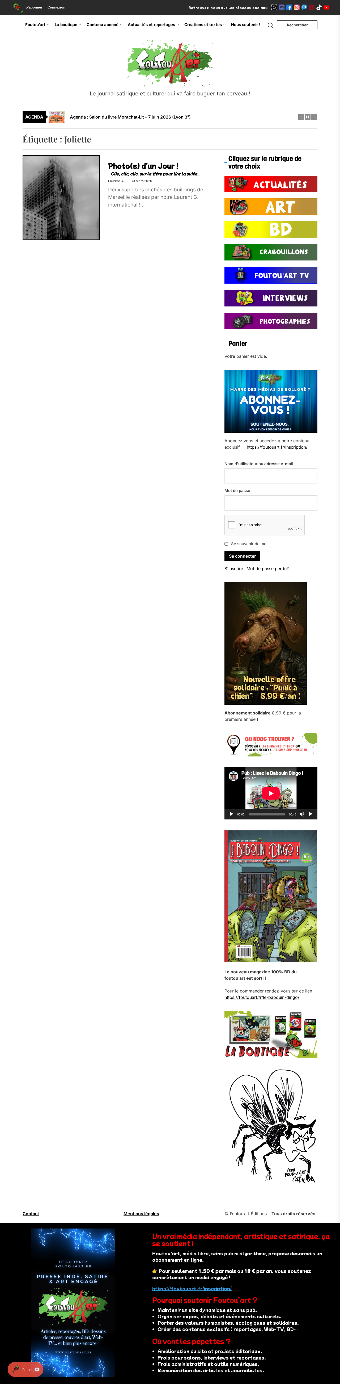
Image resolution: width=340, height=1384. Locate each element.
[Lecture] (231, 814)
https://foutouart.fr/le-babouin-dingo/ (261, 997)
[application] (270, 793)
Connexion (56, 7)
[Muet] (302, 814)
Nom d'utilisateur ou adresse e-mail (258, 463)
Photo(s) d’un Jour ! (143, 165)
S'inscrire (233, 568)
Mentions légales (141, 1213)
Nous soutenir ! (245, 24)
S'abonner (34, 7)
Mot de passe (237, 490)
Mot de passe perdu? (267, 568)
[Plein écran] (310, 814)
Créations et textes (203, 24)
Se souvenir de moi (249, 543)
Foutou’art (35, 24)
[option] (173, 115)
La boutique (66, 24)
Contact (31, 1213)
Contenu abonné (102, 24)
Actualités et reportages (151, 24)
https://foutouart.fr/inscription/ (277, 447)
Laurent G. (116, 181)
